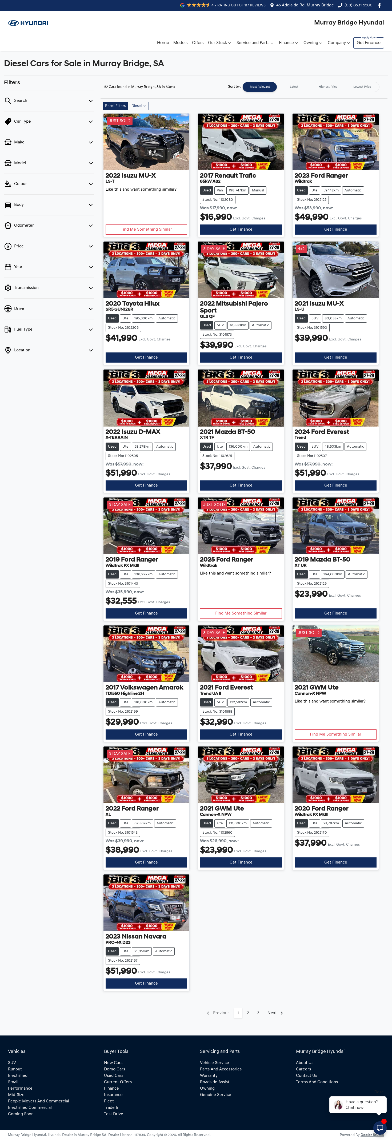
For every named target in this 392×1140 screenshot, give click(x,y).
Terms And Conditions (317, 1082)
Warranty (209, 1076)
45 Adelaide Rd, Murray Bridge (305, 5)
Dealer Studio (372, 1135)
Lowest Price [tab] (362, 87)
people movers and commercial (38, 1101)
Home (163, 43)
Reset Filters (115, 106)
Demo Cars (114, 1069)
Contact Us (306, 1076)
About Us (304, 1063)
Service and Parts (253, 43)
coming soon (21, 1114)
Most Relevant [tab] (260, 87)
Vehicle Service (214, 1063)
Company (337, 43)
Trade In (111, 1108)
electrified (17, 1076)
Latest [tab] (294, 87)
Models (180, 43)
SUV (12, 1063)
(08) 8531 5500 (359, 5)
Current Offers (118, 1082)
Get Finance (369, 43)
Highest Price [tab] (328, 87)
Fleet (109, 1101)
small (13, 1082)
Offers (198, 43)
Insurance (113, 1095)
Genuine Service (215, 1095)
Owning (310, 43)
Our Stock (217, 43)
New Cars (113, 1063)
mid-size (16, 1095)
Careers (303, 1069)
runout (15, 1069)
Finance (286, 43)
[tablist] (310, 87)
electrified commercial (30, 1108)
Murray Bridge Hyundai (349, 23)
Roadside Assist (214, 1082)
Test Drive (113, 1114)
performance (20, 1088)
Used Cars (113, 1076)
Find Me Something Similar (146, 229)
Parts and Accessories (221, 1069)
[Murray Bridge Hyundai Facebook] (380, 5)
